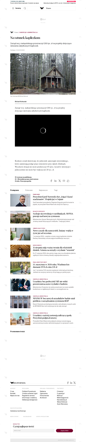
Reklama (43, 391)
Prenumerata (44, 395)
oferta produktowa (42, 416)
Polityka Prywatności (29, 391)
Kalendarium (27, 416)
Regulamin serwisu (28, 395)
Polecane (29, 190)
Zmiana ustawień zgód (29, 393)
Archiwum (43, 398)
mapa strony (14, 416)
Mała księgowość (62, 398)
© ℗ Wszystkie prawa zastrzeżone (26, 179)
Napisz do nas (15, 395)
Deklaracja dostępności (29, 400)
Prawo (48, 8)
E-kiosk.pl (60, 391)
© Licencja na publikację (23, 177)
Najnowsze (43, 190)
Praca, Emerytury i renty (40, 262)
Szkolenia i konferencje (18, 411)
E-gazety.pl (60, 393)
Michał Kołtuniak (21, 101)
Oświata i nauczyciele (39, 228)
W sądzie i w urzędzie (39, 211)
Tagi (55, 190)
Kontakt (12, 393)
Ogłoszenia (44, 393)
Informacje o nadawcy (29, 398)
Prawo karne (36, 194)
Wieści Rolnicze (62, 402)
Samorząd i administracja (28, 32)
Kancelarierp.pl (62, 400)
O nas (12, 391)
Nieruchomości (37, 245)
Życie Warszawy (62, 404)
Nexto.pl (59, 395)
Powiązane (14, 190)
